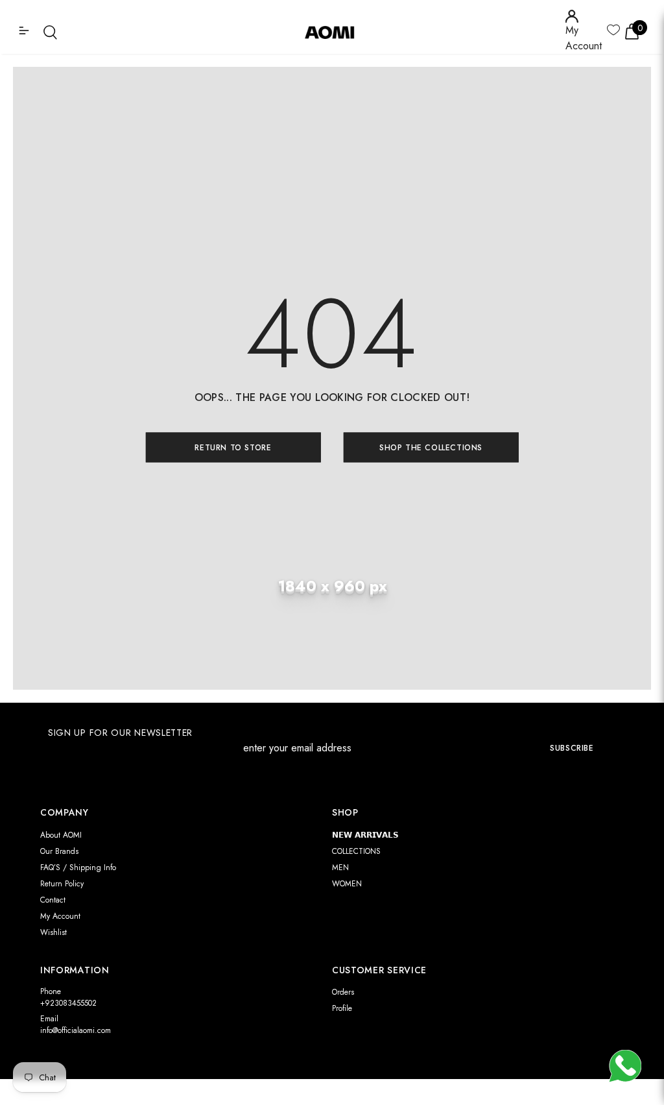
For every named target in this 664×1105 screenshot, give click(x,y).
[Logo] (334, 32)
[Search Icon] (50, 32)
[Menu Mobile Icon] (25, 32)
